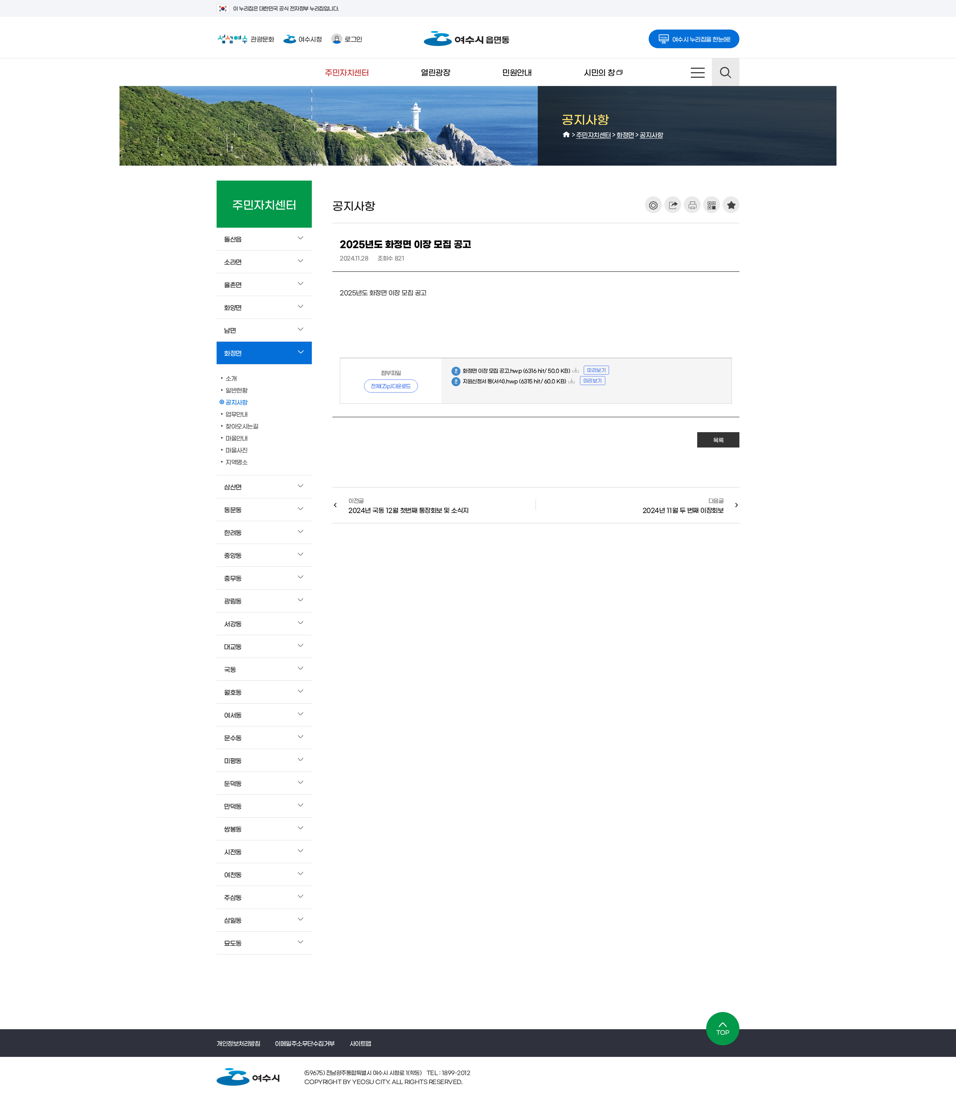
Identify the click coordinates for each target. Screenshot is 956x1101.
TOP (722, 1028)
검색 (725, 72)
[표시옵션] (653, 204)
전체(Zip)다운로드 (391, 385)
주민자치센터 (347, 72)
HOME (566, 134)
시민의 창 (586, 77)
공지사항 (651, 134)
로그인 (353, 39)
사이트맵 (698, 72)
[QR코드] (711, 204)
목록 (718, 440)
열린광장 (435, 72)
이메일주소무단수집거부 (305, 1043)
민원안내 (516, 72)
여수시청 (310, 39)
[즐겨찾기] (731, 204)
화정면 (625, 134)
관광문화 (245, 39)
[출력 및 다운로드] (692, 204)
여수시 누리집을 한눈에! (701, 39)
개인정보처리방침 (238, 1043)
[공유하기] (672, 204)
